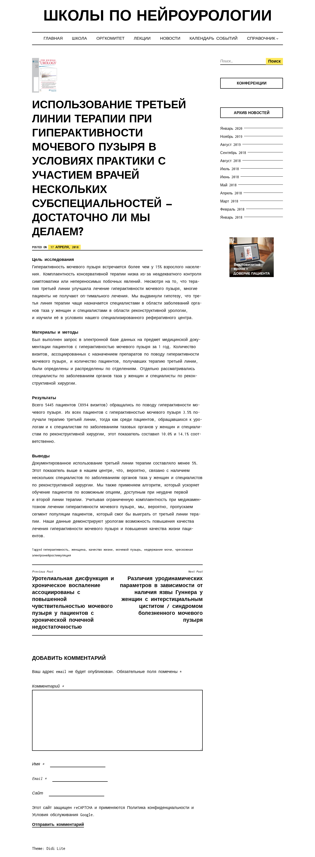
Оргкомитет (110, 38)
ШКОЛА (79, 38)
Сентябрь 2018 (233, 153)
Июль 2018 (229, 169)
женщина (78, 549)
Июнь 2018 (229, 177)
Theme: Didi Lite (48, 848)
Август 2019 (230, 145)
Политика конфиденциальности (158, 808)
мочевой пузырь (128, 549)
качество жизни (101, 549)
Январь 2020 (231, 128)
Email (39, 778)
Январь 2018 (231, 217)
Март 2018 (229, 201)
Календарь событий (214, 38)
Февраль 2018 (232, 209)
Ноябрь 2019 (231, 137)
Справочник (261, 38)
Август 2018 (230, 161)
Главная (53, 38)
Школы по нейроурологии (157, 16)
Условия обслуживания (55, 815)
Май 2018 (228, 185)
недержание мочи (158, 549)
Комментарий (48, 686)
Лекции (142, 38)
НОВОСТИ (170, 38)
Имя (38, 764)
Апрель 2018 (231, 193)
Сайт (37, 793)
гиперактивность (55, 549)
